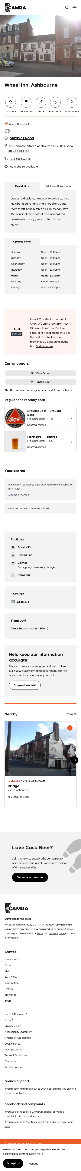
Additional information (58, 185)
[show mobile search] (67, 7)
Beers (8, 1000)
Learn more (36, 1153)
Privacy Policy (13, 1025)
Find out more (44, 346)
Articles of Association (18, 1037)
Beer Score (43, 372)
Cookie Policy (12, 1043)
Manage (33, 1163)
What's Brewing (14, 1066)
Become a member (19, 494)
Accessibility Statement (18, 1031)
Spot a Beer (43, 381)
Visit (7, 970)
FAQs (40, 933)
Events (9, 988)
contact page (57, 933)
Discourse (10, 1060)
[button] (74, 760)
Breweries (10, 994)
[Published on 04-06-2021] (40, 764)
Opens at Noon (22, 138)
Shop (8, 1019)
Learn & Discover (15, 1013)
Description (22, 185)
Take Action (12, 982)
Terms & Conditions (16, 1055)
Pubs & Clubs (12, 976)
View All (71, 713)
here (27, 1092)
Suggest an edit (25, 685)
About (8, 965)
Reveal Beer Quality (20, 123)
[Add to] (70, 728)
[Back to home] (15, 7)
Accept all (13, 1163)
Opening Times (22, 241)
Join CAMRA (12, 959)
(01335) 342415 (20, 158)
